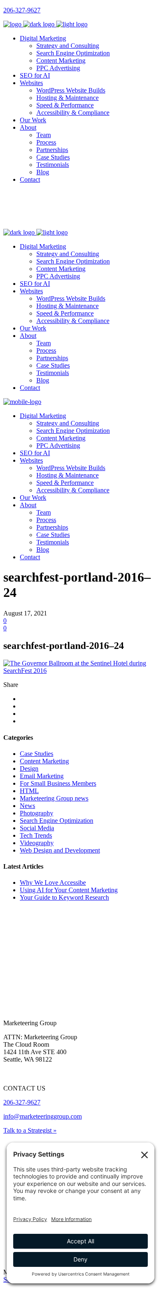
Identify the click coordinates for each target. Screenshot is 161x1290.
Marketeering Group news (54, 798)
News (27, 805)
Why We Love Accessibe (53, 882)
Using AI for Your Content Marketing (69, 889)
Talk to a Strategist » (30, 1130)
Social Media (37, 827)
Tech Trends (36, 835)
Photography (36, 813)
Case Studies (36, 753)
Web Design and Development (60, 850)
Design (29, 768)
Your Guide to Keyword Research (64, 897)
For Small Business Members (58, 783)
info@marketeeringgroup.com (42, 1116)
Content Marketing (44, 761)
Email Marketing (42, 775)
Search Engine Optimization (56, 820)
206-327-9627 (21, 10)
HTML (29, 790)
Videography (37, 842)
